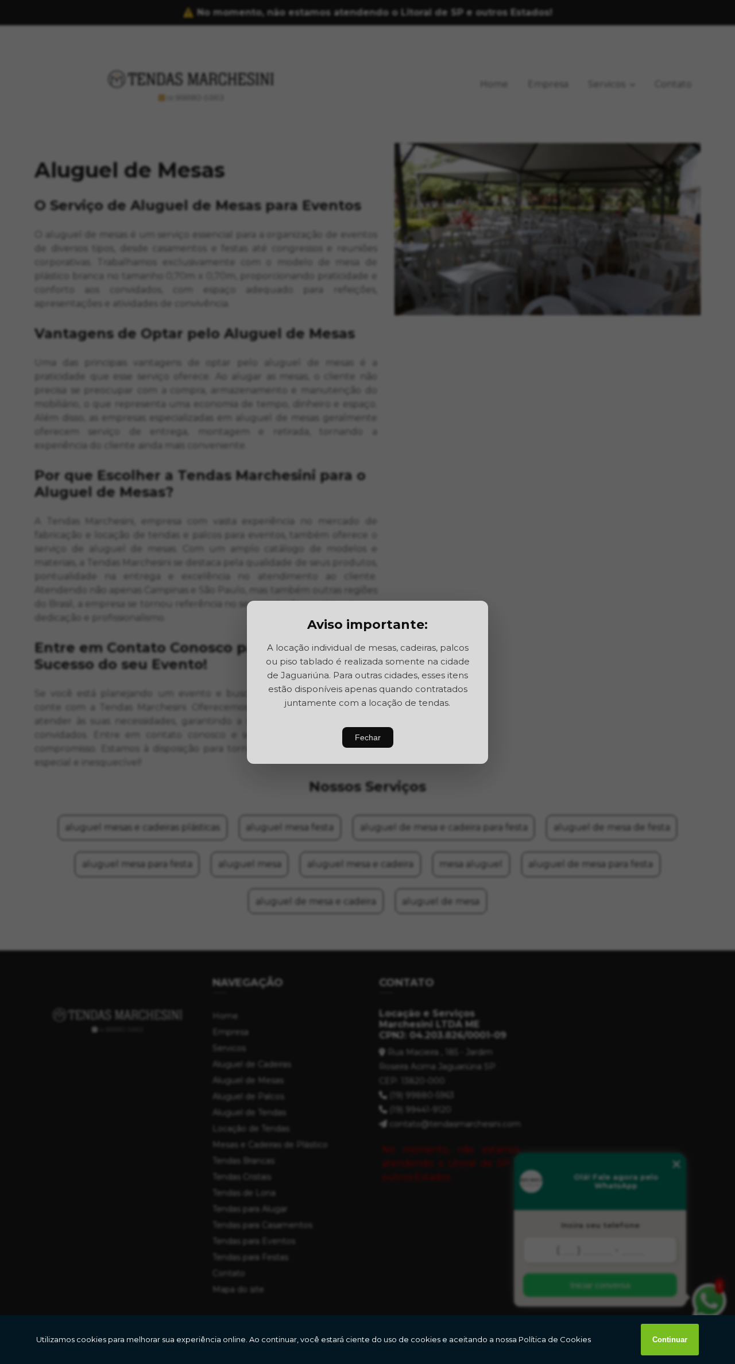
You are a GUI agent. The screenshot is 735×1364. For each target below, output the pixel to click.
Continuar (669, 1339)
